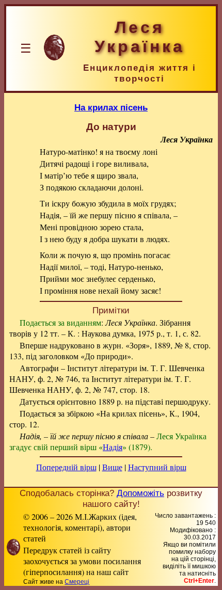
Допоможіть (140, 493)
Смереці (77, 581)
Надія (112, 446)
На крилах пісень (111, 107)
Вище (112, 466)
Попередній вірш (66, 466)
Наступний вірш (157, 466)
